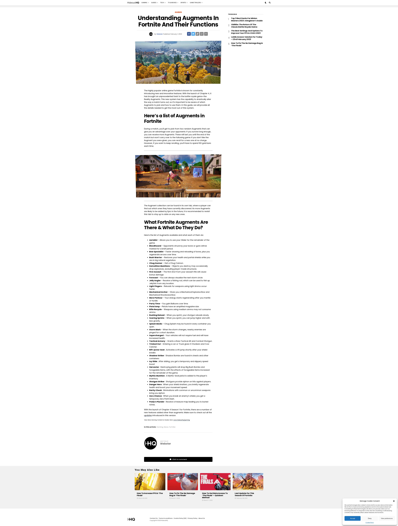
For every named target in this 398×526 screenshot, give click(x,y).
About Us (201, 518)
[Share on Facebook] (189, 34)
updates (148, 415)
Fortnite (172, 427)
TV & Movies (172, 2)
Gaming (144, 2)
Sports (183, 2)
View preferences (387, 518)
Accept (352, 518)
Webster (160, 34)
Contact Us (154, 518)
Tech (162, 2)
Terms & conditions (166, 518)
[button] (394, 501)
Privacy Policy (192, 518)
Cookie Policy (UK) (180, 518)
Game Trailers (195, 2)
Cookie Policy (370, 522)
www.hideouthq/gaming (181, 420)
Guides (153, 2)
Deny (370, 518)
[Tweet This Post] (193, 34)
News (166, 427)
